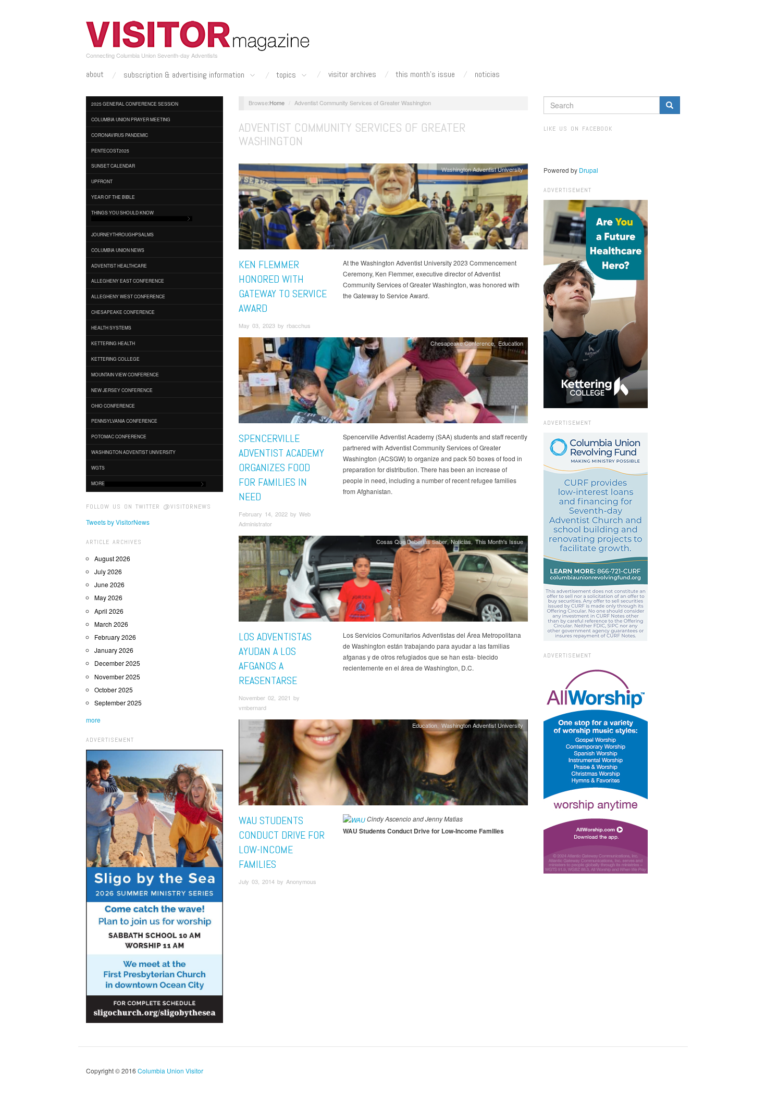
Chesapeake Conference (123, 312)
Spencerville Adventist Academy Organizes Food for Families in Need (281, 467)
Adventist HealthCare (119, 265)
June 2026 (109, 584)
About (95, 74)
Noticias (487, 74)
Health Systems (111, 327)
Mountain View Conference (125, 374)
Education (510, 343)
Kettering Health (113, 343)
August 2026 (112, 558)
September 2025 (118, 702)
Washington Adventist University (133, 452)
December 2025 (117, 663)
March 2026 (111, 623)
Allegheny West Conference (128, 296)
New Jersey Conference (122, 390)
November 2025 (117, 676)
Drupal (588, 170)
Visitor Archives (352, 74)
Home (277, 102)
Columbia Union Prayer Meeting (130, 119)
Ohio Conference (113, 405)
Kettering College (115, 359)
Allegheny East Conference (127, 280)
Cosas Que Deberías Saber (411, 541)
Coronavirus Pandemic (119, 135)
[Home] (198, 36)
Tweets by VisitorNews (118, 521)
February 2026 (115, 637)
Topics (287, 75)
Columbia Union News (117, 250)
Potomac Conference (118, 436)
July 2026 (108, 571)
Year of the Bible (113, 197)
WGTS (98, 467)
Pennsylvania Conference (124, 421)
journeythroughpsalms (122, 234)
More (98, 483)
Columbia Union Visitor (170, 1070)
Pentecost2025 (110, 150)
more (93, 719)
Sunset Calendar (113, 165)
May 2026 (108, 597)
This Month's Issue (425, 74)
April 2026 (108, 610)
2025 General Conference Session (134, 103)
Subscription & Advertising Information (184, 75)
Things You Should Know (122, 212)
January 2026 (113, 650)
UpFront (102, 181)
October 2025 (113, 689)
